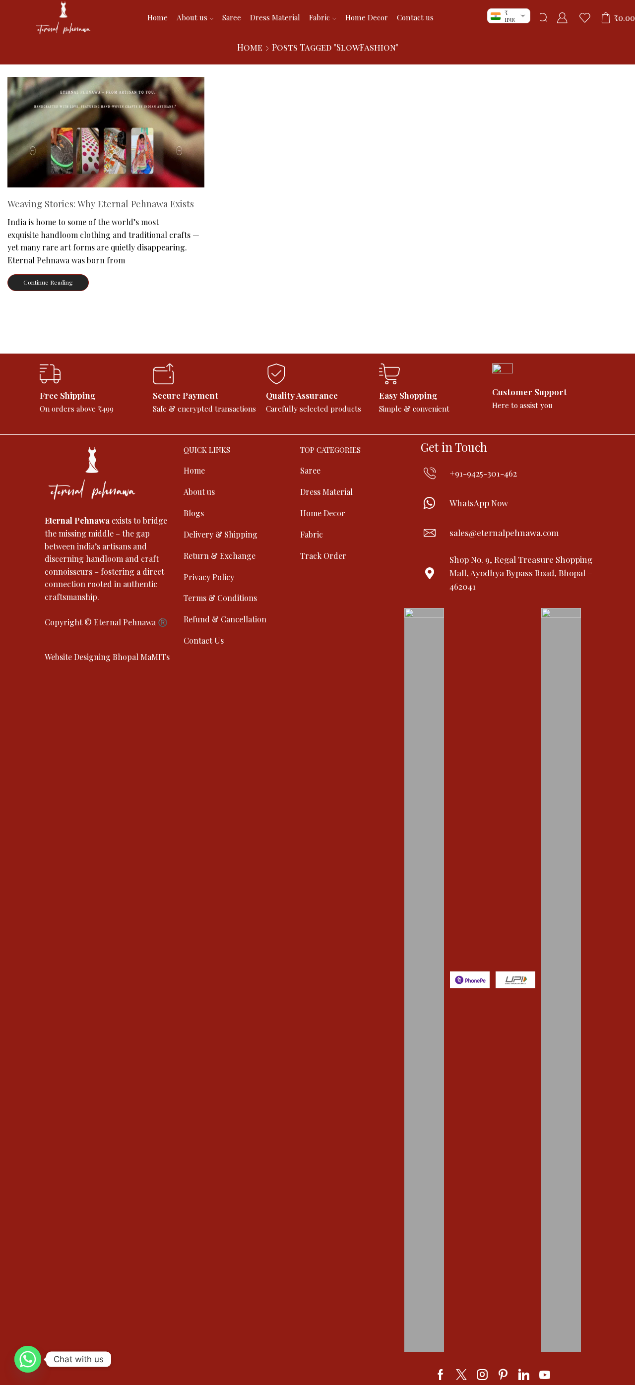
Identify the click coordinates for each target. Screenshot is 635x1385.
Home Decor (366, 17)
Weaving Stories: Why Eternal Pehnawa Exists (100, 203)
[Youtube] (544, 1374)
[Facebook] (440, 1374)
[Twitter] (461, 1374)
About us (192, 17)
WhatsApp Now (478, 502)
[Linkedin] (523, 1374)
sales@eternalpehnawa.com (504, 532)
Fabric (319, 17)
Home (157, 17)
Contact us (415, 17)
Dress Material (275, 17)
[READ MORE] (106, 129)
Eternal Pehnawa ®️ (131, 622)
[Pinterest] (503, 1374)
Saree (231, 17)
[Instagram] (482, 1374)
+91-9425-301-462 (483, 473)
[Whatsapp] (27, 1359)
